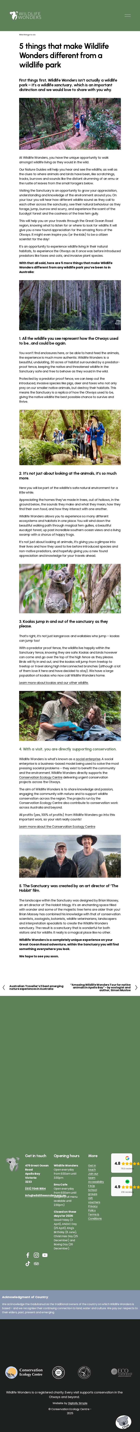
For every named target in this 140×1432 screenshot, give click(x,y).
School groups (92, 1192)
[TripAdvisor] (36, 1263)
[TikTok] (28, 1263)
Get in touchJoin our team (93, 1172)
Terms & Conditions (95, 1216)
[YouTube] (45, 1255)
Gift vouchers (94, 1200)
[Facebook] (28, 1255)
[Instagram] (36, 1255)
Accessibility (96, 1182)
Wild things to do (27, 34)
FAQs (91, 1186)
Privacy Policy (93, 1208)
